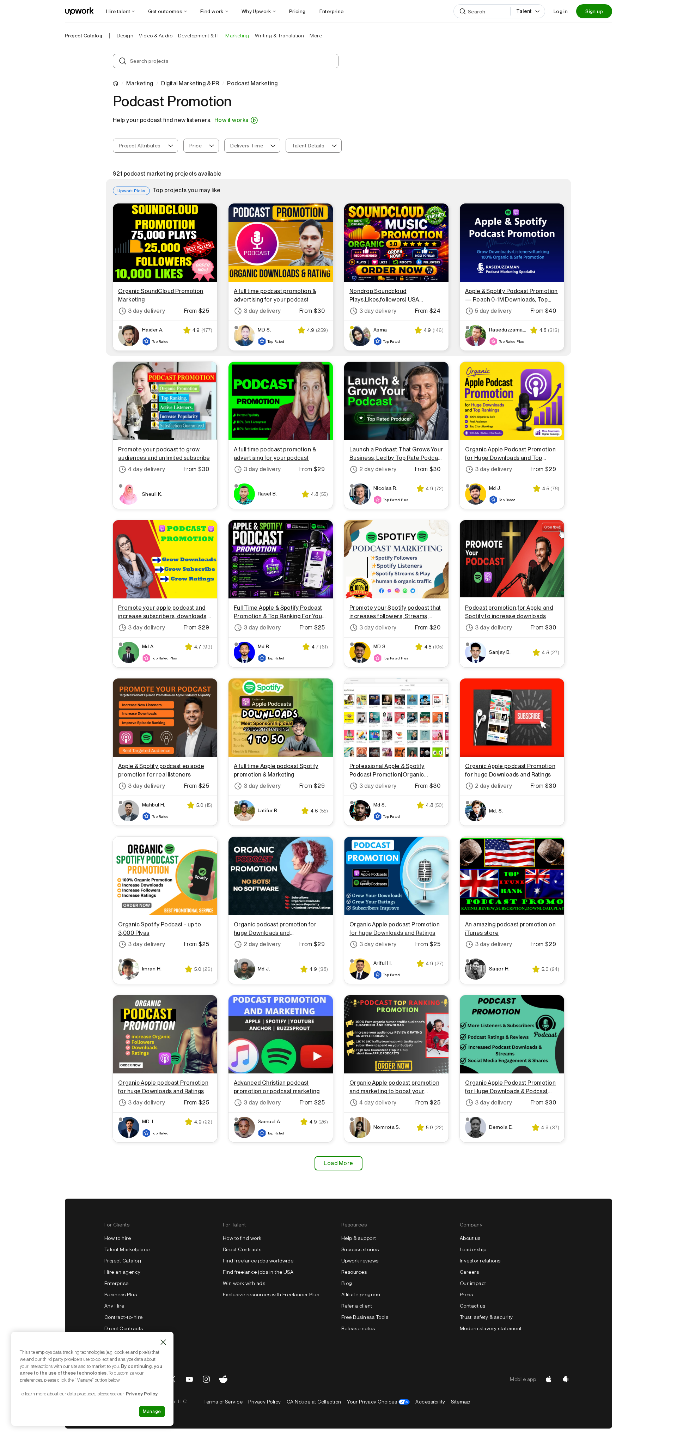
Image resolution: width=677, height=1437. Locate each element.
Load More (338, 1163)
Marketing (139, 83)
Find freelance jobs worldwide (258, 1261)
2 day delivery (378, 469)
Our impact (473, 1283)
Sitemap (460, 1402)
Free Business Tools (364, 1317)
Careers (469, 1272)
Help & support (358, 1238)
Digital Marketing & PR (190, 83)
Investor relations (480, 1261)
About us (470, 1238)
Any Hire (114, 1306)
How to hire (117, 1238)
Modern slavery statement (491, 1328)
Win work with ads (244, 1283)
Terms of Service (223, 1402)
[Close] (163, 1342)
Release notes (358, 1328)
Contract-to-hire (123, 1317)
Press (466, 1294)
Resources (354, 1272)
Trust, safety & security (486, 1317)
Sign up (594, 11)
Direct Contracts (123, 1328)
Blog (346, 1283)
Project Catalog (83, 35)
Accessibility (430, 1402)
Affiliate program (360, 1294)
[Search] (462, 11)
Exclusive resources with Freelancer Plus (271, 1294)
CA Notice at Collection (314, 1402)
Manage (152, 1411)
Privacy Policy (264, 1402)
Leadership (473, 1249)
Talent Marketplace (127, 1249)
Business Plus (120, 1294)
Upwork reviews (360, 1261)
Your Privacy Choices (378, 1402)
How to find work (242, 1238)
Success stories (360, 1249)
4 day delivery (146, 469)
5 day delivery (493, 311)
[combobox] (145, 146)
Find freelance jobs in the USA (258, 1272)
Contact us (473, 1306)
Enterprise (116, 1283)
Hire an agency (122, 1272)
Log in (561, 11)
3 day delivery (146, 311)
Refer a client (356, 1306)
